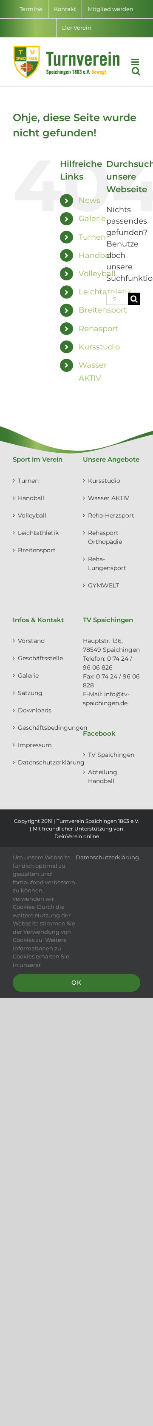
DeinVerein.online (76, 836)
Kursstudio (99, 347)
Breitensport (103, 310)
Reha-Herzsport (111, 515)
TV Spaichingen (111, 755)
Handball (96, 255)
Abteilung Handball (102, 776)
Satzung (30, 693)
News (89, 200)
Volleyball (97, 273)
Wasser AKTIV (108, 498)
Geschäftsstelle (40, 658)
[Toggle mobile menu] (135, 62)
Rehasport (98, 328)
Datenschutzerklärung (42, 762)
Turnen (92, 237)
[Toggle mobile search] (136, 70)
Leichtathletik (38, 533)
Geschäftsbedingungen (42, 727)
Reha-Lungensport (107, 563)
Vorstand (31, 641)
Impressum (35, 745)
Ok (76, 982)
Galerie (92, 218)
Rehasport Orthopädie (105, 537)
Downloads (34, 710)
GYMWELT (103, 585)
